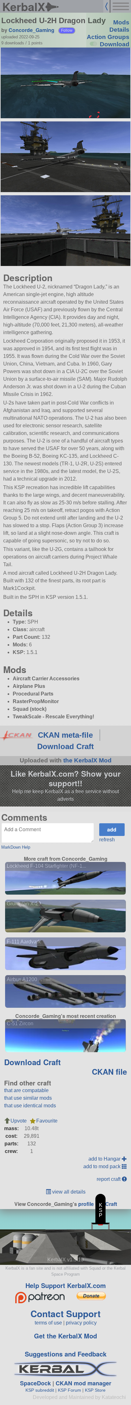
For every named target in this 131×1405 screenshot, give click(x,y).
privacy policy (81, 1322)
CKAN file (109, 1071)
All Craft (107, 1204)
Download (114, 44)
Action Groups (108, 37)
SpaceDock (35, 1383)
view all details (68, 1192)
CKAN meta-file (65, 735)
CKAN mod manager (83, 1383)
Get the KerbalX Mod (65, 1335)
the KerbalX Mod (87, 760)
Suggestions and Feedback (66, 1353)
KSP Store (95, 1390)
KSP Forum (69, 1390)
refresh (107, 839)
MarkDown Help (15, 847)
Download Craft (65, 746)
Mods (121, 22)
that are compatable (26, 1090)
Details (119, 29)
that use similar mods (28, 1098)
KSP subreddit (39, 1390)
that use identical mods (30, 1105)
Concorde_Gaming (31, 30)
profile (86, 1204)
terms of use (48, 1322)
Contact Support (65, 1313)
